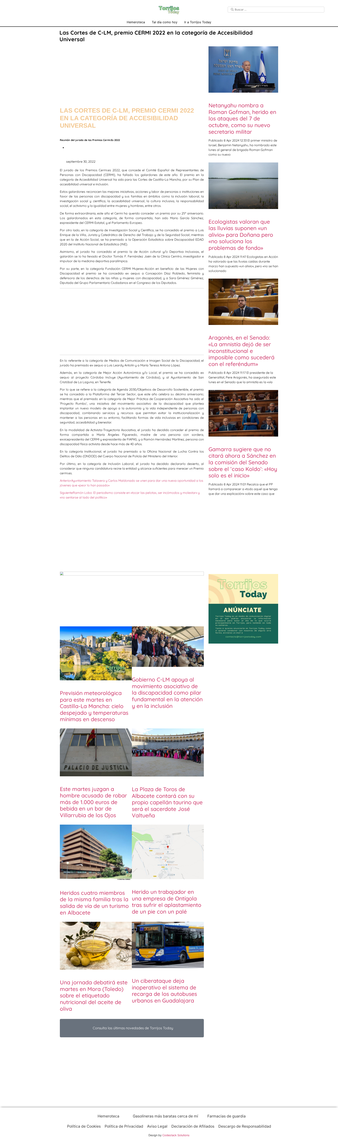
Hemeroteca (136, 22)
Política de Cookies (84, 1126)
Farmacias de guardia (226, 1116)
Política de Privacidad (124, 1126)
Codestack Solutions (176, 1135)
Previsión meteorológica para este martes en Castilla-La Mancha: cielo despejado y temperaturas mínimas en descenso (94, 706)
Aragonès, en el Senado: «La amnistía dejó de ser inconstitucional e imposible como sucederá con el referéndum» (241, 350)
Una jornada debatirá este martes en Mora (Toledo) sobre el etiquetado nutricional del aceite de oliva (94, 995)
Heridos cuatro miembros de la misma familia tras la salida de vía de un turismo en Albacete (94, 902)
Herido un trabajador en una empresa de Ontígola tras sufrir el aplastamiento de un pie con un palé (166, 901)
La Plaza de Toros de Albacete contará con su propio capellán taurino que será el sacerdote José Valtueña (167, 802)
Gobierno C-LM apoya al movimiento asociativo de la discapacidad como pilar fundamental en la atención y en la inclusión (167, 692)
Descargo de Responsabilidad (244, 1126)
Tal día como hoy (164, 22)
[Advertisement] (132, 70)
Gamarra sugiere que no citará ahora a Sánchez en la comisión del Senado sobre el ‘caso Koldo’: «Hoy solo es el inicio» (243, 462)
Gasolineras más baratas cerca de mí (165, 1116)
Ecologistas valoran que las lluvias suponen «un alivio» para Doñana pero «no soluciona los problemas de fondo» (241, 234)
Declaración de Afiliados (192, 1126)
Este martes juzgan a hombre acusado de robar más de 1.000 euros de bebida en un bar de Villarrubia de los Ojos (93, 802)
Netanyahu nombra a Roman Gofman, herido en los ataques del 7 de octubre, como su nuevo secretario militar (242, 118)
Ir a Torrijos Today (197, 22)
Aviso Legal (157, 1126)
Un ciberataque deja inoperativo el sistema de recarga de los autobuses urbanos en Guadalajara (164, 990)
